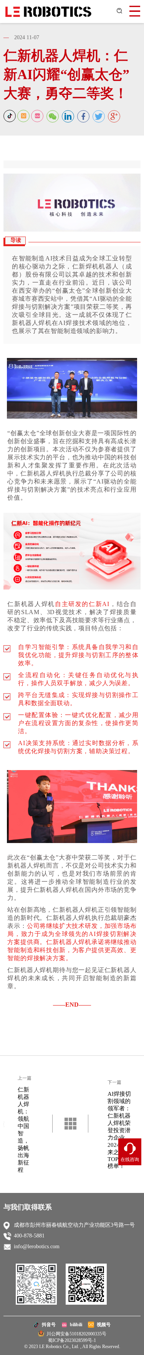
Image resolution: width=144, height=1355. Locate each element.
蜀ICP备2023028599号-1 (72, 1340)
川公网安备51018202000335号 (75, 1334)
